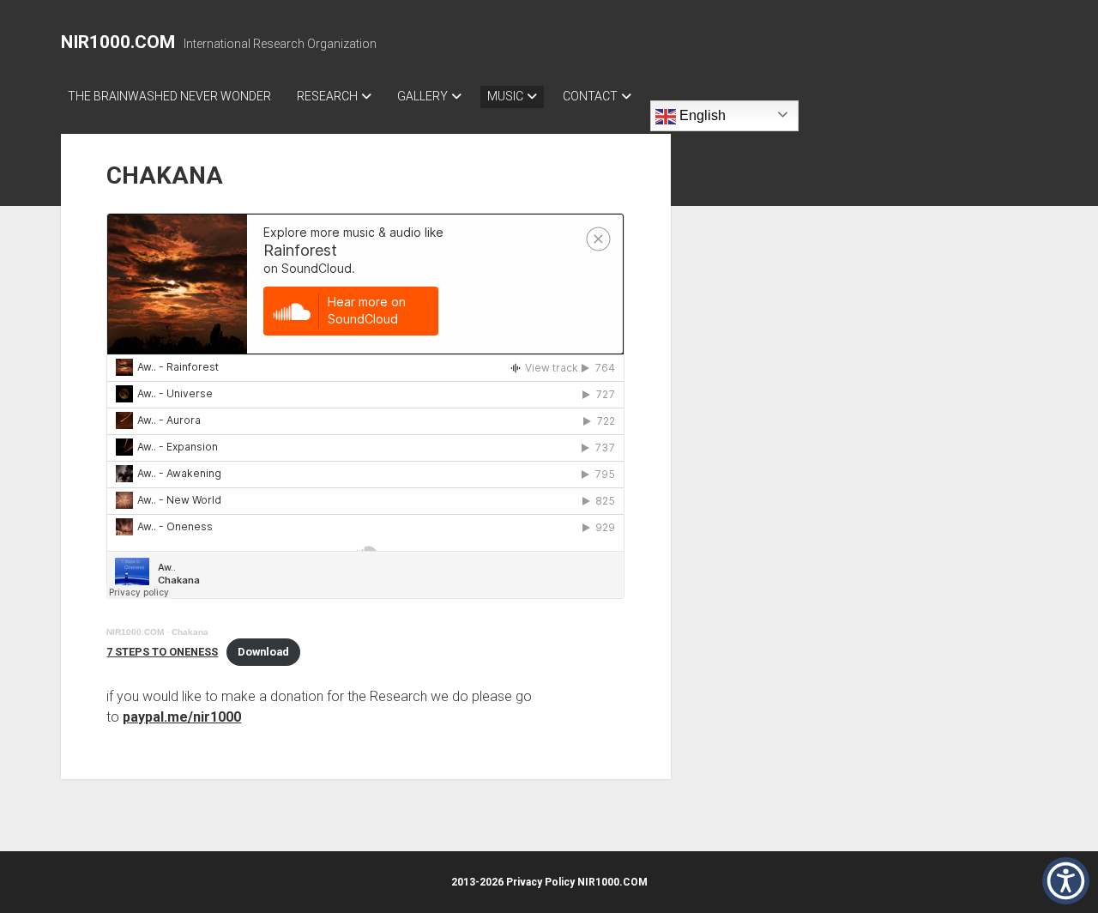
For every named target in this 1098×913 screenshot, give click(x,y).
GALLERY (422, 96)
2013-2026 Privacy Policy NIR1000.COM (549, 882)
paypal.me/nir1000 (182, 717)
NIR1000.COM (118, 42)
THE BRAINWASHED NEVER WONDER (169, 96)
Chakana (190, 632)
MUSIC (505, 96)
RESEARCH (327, 96)
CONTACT (590, 96)
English (701, 115)
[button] (1065, 880)
